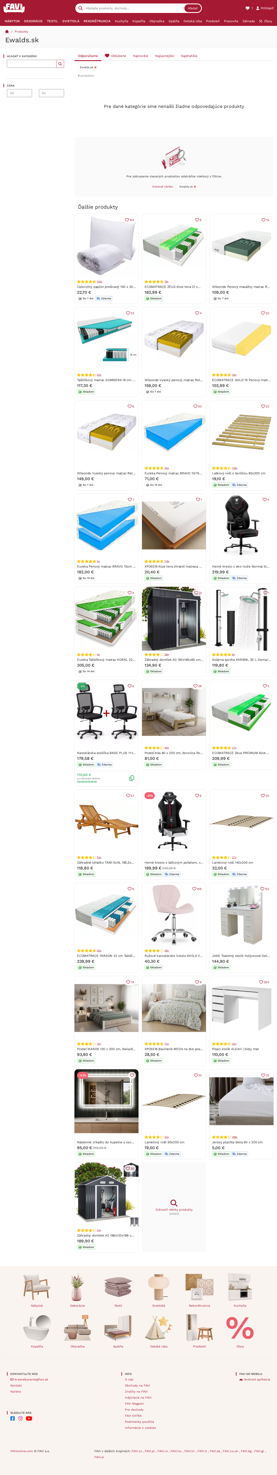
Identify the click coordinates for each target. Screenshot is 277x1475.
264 (266, 982)
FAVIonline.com (21, 1451)
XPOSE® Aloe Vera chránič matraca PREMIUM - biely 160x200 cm (194, 566)
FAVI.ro (163, 1451)
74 (132, 982)
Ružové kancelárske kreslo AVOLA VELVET (177, 956)
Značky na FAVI (136, 1391)
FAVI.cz (137, 1451)
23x (166, 1137)
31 (200, 593)
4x (98, 654)
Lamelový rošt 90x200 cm (164, 1142)
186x (234, 1137)
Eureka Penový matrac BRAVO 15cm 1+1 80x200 (113, 566)
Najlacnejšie (164, 56)
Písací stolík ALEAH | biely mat (235, 1049)
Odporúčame (88, 56)
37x (234, 747)
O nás (129, 1379)
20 (267, 313)
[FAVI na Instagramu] (20, 1418)
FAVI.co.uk (231, 1451)
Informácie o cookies (140, 1427)
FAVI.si (99, 1457)
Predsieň (199, 1346)
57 (132, 795)
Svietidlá (158, 1305)
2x (98, 561)
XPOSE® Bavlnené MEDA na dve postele (175, 1049)
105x (99, 281)
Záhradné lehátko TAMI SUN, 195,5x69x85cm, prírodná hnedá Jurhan (129, 862)
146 (199, 889)
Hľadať (193, 8)
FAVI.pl (150, 1451)
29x (166, 950)
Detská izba (158, 1346)
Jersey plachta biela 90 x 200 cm (237, 1142)
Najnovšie (140, 56)
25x (99, 374)
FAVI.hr (190, 1451)
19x (166, 281)
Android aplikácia (257, 1379)
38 (200, 686)
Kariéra (15, 1391)
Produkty (21, 31)
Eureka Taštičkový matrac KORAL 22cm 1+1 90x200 (116, 660)
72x (166, 1043)
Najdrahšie (189, 56)
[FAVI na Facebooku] (12, 1418)
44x (166, 747)
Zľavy (240, 1346)
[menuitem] (12, 21)
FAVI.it (203, 1451)
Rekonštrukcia (199, 1305)
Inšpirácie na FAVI (138, 1397)
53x (99, 857)
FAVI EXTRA (133, 1415)
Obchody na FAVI (137, 1385)
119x (166, 561)
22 (267, 406)
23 (132, 313)
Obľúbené (118, 56)
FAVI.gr (259, 1451)
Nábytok (37, 1305)
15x (99, 1043)
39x (234, 374)
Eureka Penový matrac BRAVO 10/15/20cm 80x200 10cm (187, 473)
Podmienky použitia (139, 1421)
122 (267, 889)
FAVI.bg (247, 1451)
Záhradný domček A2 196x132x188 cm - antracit (113, 1235)
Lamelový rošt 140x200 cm (232, 862)
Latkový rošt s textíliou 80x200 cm (238, 473)
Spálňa (118, 1346)
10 (200, 1075)
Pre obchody (134, 1409)
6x (233, 654)
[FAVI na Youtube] (29, 1418)
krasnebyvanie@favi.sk (31, 1379)
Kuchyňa (240, 1305)
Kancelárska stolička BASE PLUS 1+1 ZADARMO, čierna (119, 753)
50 (200, 406)
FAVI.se (215, 1451)
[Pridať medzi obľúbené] (132, 1075)
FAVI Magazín (134, 1403)
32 (267, 1075)
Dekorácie (77, 1305)
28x (166, 654)
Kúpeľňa (37, 1346)
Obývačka (78, 1346)
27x (234, 857)
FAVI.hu (177, 1451)
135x (234, 468)
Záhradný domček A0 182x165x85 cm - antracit (180, 660)
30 (132, 1168)
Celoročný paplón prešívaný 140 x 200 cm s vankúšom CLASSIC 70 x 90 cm (134, 287)
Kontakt (16, 1385)
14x (99, 1230)
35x (99, 950)
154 (132, 220)
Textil (118, 1305)
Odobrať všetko (162, 186)
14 (267, 220)
